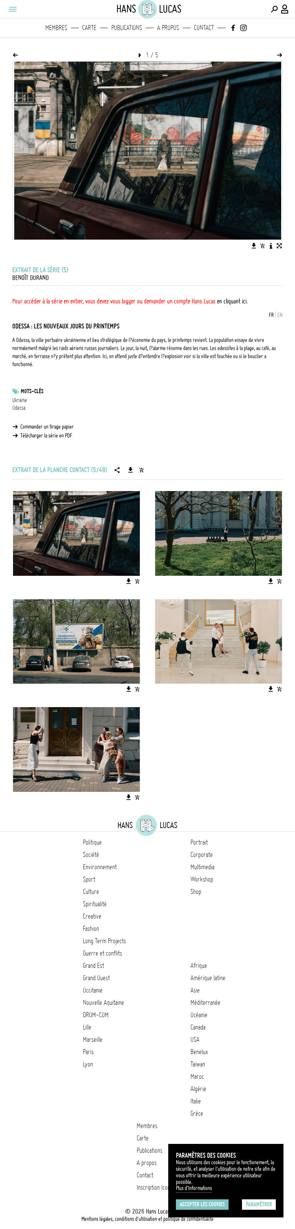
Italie (196, 1101)
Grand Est (93, 965)
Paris (88, 1052)
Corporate (202, 854)
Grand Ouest (96, 978)
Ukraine (19, 400)
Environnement (100, 867)
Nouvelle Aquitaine (103, 1002)
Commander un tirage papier (47, 426)
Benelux (199, 1052)
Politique (92, 842)
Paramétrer (259, 1204)
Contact (204, 28)
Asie (195, 990)
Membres (56, 28)
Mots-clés (32, 391)
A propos (168, 28)
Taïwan (198, 1064)
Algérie (198, 1089)
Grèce (197, 1113)
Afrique (199, 965)
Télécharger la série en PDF (46, 435)
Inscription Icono (155, 1187)
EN (280, 315)
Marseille (93, 1039)
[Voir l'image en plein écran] (279, 245)
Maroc (197, 1076)
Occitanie (93, 990)
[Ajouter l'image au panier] (262, 245)
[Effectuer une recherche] (274, 9)
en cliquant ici (232, 301)
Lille (87, 1027)
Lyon (88, 1064)
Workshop (202, 879)
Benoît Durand (30, 278)
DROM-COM (96, 1015)
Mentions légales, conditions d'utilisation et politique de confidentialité (147, 1219)
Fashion (91, 928)
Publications (126, 28)
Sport (89, 879)
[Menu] (12, 9)
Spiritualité (95, 904)
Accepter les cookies (202, 1204)
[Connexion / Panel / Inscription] (285, 9)
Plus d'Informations (194, 1188)
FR (271, 315)
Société (91, 854)
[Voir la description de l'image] (270, 245)
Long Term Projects (104, 941)
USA (195, 1039)
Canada (198, 1027)
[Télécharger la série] (130, 469)
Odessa (18, 407)
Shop (196, 891)
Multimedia (202, 867)
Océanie (199, 1015)
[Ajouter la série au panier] (141, 469)
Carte (89, 28)
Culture (91, 891)
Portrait (199, 842)
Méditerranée (205, 1002)
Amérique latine (208, 978)
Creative (92, 916)
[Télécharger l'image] (253, 245)
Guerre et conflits (102, 953)
